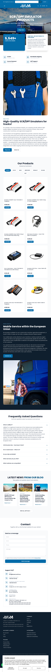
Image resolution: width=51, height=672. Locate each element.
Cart (4, 634)
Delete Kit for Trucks (31, 634)
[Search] (40, 2)
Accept (25, 668)
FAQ (28, 624)
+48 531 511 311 (13, 583)
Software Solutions (31, 632)
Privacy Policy (25, 664)
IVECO (14, 170)
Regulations (29, 626)
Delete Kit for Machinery (32, 636)
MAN (20, 170)
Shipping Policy (6, 644)
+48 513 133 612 (13, 578)
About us (16, 150)
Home (28, 618)
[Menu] (4, 6)
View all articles (25, 511)
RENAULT (35, 170)
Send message (25, 561)
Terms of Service (7, 647)
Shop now (21, 30)
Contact (30, 30)
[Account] (40, 6)
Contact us (8, 356)
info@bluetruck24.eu (9, 1)
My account (6, 632)
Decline (39, 668)
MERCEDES (27, 170)
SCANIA (43, 170)
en (45, 1)
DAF (25, 173)
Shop (4, 636)
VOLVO (8, 170)
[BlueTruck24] (25, 5)
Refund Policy (6, 645)
